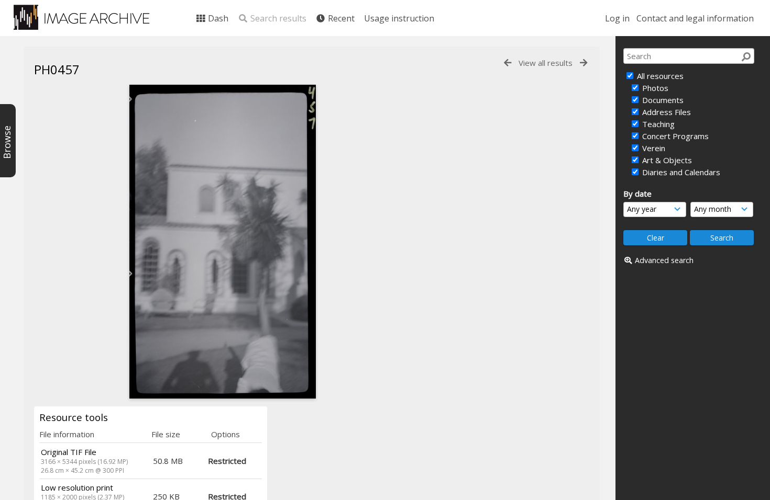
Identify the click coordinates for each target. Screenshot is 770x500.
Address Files (665, 112)
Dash (217, 18)
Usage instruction (399, 18)
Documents (662, 100)
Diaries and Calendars (680, 172)
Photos (654, 88)
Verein (652, 148)
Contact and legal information (695, 18)
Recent (340, 18)
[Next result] (583, 63)
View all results (546, 63)
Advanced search (664, 260)
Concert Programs (674, 136)
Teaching (657, 124)
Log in (617, 18)
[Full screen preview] (222, 242)
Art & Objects (666, 160)
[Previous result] (507, 63)
